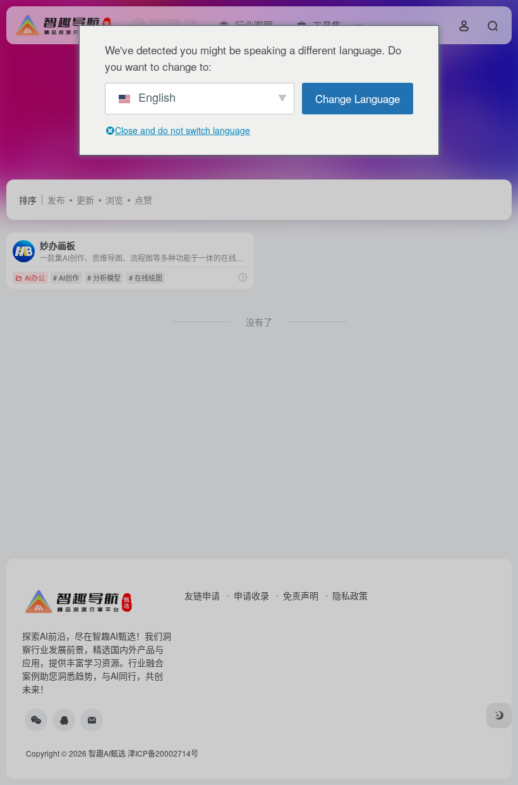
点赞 (143, 199)
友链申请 (202, 595)
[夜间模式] (499, 715)
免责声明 (300, 595)
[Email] (91, 720)
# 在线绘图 (145, 277)
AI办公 (35, 277)
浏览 (114, 199)
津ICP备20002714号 (163, 753)
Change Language (357, 98)
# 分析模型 (104, 277)
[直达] (243, 277)
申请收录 (251, 595)
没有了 (259, 321)
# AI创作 (66, 277)
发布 (56, 199)
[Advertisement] (259, 453)
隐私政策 (350, 595)
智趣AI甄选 (107, 753)
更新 (85, 199)
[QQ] (63, 720)
